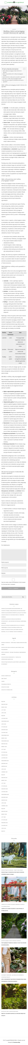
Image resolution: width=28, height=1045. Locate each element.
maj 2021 (3, 774)
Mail (4, 567)
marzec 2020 (4, 814)
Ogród (14, 29)
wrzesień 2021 (4, 763)
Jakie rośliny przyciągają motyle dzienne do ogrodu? (12, 71)
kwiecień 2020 (4, 811)
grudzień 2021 (4, 755)
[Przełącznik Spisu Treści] (23, 69)
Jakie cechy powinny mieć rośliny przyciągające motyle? (13, 74)
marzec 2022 (4, 746)
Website (3, 573)
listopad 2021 (4, 757)
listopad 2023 (4, 732)
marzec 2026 (4, 707)
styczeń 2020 (4, 819)
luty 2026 (3, 710)
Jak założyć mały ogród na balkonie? (9, 1011)
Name (5, 562)
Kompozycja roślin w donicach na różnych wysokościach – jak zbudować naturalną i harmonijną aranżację (13, 621)
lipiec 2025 (3, 712)
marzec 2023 (4, 738)
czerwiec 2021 (4, 772)
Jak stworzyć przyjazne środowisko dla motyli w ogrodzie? (13, 81)
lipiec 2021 (3, 769)
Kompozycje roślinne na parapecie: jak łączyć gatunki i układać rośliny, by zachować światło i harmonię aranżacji (13, 615)
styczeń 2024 (4, 726)
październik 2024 (5, 721)
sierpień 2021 (4, 766)
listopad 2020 (4, 791)
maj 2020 (3, 808)
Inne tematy (4, 678)
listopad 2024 (4, 718)
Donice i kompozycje (6, 675)
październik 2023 (5, 735)
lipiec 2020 (3, 803)
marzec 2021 (4, 780)
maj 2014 (3, 831)
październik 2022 (5, 741)
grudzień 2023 (4, 729)
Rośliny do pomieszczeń (6, 689)
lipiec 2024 (3, 724)
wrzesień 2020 (4, 797)
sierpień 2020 (4, 800)
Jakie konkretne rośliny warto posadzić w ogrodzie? (14, 77)
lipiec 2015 (3, 828)
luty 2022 (3, 749)
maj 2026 (3, 701)
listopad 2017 (4, 825)
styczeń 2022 (4, 752)
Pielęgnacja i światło (6, 684)
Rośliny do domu (5, 687)
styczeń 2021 (4, 786)
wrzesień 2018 (4, 822)
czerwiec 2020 (4, 805)
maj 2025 (3, 715)
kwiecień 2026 (4, 704)
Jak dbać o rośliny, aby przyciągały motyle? (12, 78)
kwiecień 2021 (4, 777)
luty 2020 (3, 817)
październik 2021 (5, 760)
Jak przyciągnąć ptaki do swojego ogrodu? (11, 940)
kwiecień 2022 (4, 743)
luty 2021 (3, 783)
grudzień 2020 (4, 788)
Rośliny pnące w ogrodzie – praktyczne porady (12, 870)
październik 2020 (5, 794)
